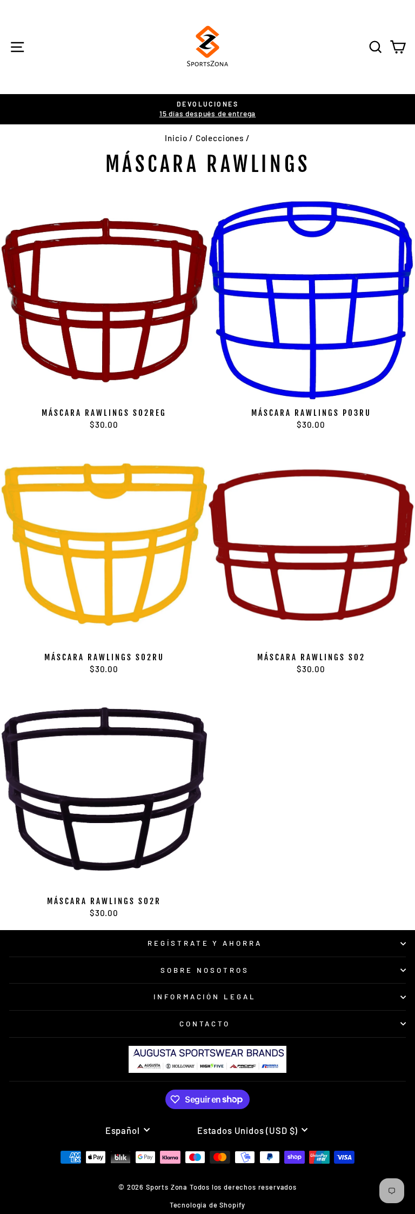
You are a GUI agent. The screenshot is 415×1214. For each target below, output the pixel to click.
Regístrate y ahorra (205, 943)
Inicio (176, 138)
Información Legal (205, 996)
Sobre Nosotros (204, 970)
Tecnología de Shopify (207, 1204)
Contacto (205, 1023)
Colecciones (220, 138)
